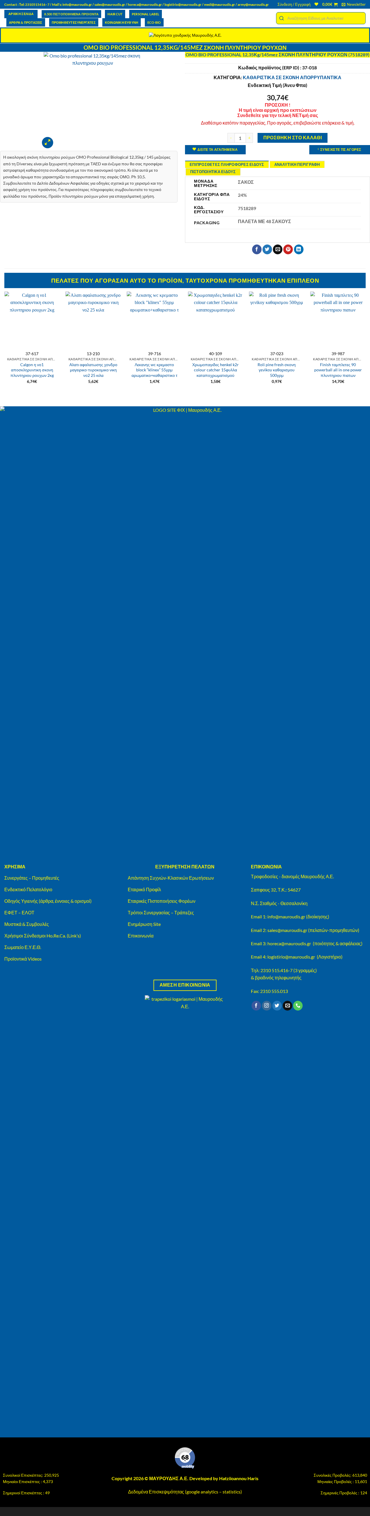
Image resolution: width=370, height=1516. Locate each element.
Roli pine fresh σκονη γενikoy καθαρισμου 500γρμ (277, 370)
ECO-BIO (154, 22)
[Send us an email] (287, 1006)
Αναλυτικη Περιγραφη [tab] (297, 164)
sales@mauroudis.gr (110, 4)
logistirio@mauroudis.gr (182, 4)
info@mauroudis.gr (77, 4)
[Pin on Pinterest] (288, 249)
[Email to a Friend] (277, 249)
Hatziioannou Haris (238, 1478)
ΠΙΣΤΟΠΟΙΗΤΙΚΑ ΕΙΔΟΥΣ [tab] (213, 171)
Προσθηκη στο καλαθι (292, 137)
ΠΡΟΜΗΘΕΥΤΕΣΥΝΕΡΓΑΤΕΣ (74, 22)
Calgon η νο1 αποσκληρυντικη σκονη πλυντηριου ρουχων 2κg (32, 370)
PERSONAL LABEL (145, 14)
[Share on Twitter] (267, 249)
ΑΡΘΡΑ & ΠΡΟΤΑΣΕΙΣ (25, 22)
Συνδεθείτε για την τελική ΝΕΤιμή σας (277, 115)
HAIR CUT (115, 14)
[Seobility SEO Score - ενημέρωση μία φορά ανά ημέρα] (185, 1458)
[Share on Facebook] (257, 249)
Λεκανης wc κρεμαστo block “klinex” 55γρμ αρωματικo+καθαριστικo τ (154, 370)
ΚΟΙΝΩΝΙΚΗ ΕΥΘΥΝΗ (121, 22)
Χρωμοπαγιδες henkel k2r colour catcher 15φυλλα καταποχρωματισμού (215, 370)
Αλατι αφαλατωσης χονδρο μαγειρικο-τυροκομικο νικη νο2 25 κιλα (93, 370)
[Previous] (4, 343)
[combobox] (321, 18)
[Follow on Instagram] (266, 1006)
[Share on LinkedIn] (299, 249)
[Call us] (298, 1006)
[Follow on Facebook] (256, 1006)
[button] (294, 4)
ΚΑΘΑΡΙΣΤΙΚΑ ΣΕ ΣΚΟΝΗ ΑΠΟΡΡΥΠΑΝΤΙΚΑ (292, 77)
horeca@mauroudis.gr (145, 4)
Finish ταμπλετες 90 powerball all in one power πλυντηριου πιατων (338, 370)
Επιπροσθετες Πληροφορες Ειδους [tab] (227, 164)
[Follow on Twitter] (277, 1006)
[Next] (365, 343)
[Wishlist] (316, 4)
